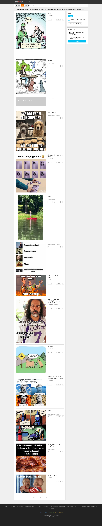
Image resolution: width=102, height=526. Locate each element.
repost (17, 5)
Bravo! (50, 196)
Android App (51, 512)
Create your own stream (75, 23)
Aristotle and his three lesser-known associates (55, 377)
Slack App (84, 506)
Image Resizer (62, 506)
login (69, 20)
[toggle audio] (54, 202)
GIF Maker (13, 506)
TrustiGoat (50, 477)
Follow (70, 16)
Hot (22, 5)
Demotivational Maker (53, 506)
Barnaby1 (50, 279)
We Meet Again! (52, 475)
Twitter (46, 512)
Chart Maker (45, 506)
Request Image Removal (92, 506)
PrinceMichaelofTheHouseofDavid (53, 304)
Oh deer (50, 346)
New (26, 5)
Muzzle (50, 60)
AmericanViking (51, 15)
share (57, 19)
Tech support (52, 112)
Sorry (49, 13)
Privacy (71, 506)
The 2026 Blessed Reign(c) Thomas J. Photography (54, 301)
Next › (46, 497)
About (68, 506)
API (79, 506)
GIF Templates (38, 506)
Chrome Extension (59, 512)
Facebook (41, 512)
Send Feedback (51, 508)
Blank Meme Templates (29, 506)
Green (49, 410)
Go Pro (77, 41)
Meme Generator (20, 506)
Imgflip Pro (7, 506)
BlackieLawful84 (51, 158)
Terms (76, 506)
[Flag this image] (63, 19)
